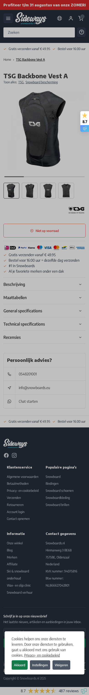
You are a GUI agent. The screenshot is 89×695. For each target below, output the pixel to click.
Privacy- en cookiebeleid (42, 655)
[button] (44, 347)
